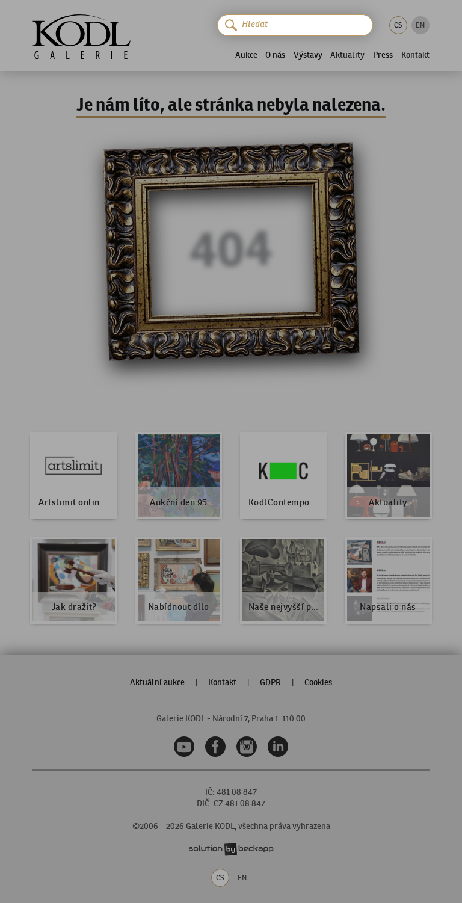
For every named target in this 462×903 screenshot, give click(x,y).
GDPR (270, 682)
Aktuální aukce (157, 682)
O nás (275, 55)
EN (420, 24)
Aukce (246, 55)
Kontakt (415, 55)
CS (398, 24)
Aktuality (347, 55)
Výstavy (308, 55)
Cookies (318, 682)
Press (383, 55)
